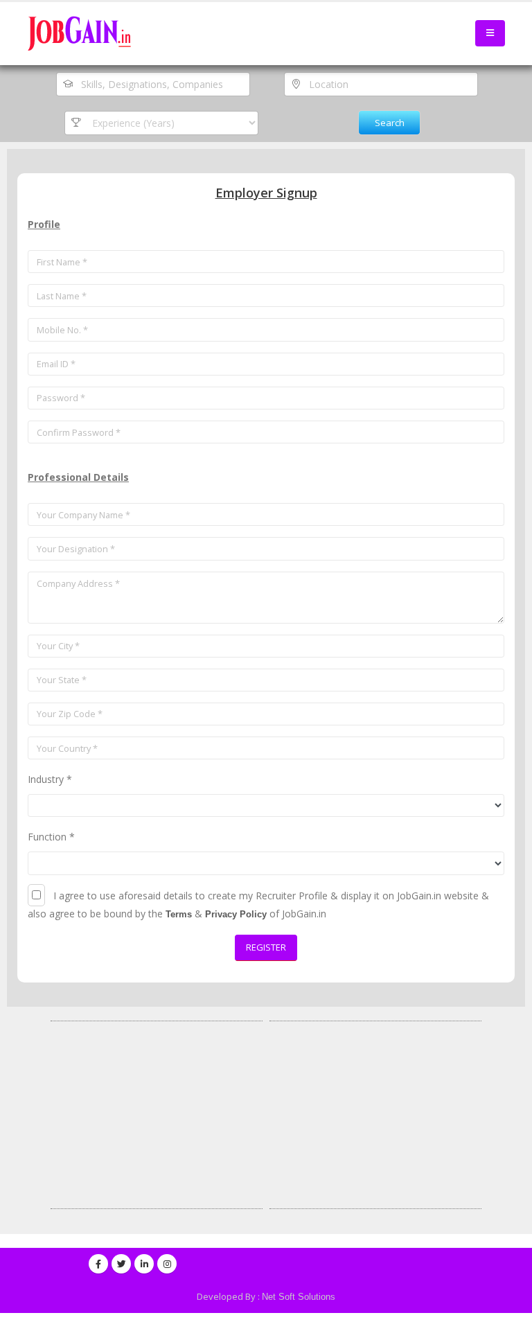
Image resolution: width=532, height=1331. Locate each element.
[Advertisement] (156, 1114)
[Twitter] (121, 1263)
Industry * (50, 779)
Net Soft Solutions (298, 1297)
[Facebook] (98, 1263)
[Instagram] (167, 1263)
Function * (51, 836)
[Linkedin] (144, 1263)
